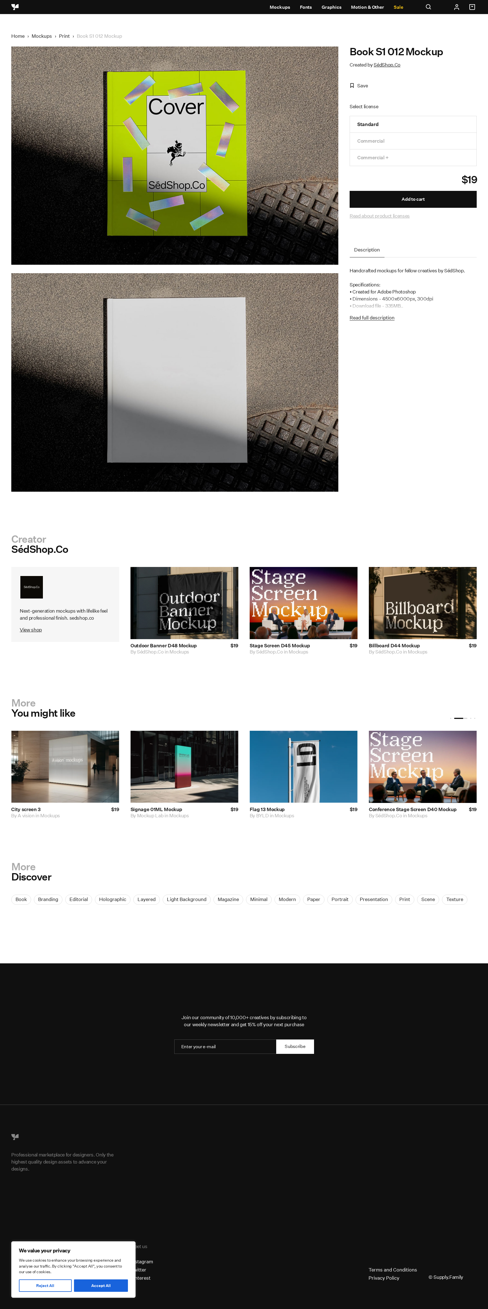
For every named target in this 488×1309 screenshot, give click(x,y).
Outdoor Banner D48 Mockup (163, 645)
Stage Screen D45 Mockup (280, 645)
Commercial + (373, 157)
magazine (228, 899)
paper (313, 899)
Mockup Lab (151, 815)
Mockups (280, 7)
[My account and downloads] (456, 7)
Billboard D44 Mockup (394, 645)
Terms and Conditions (393, 1270)
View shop (31, 630)
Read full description (372, 318)
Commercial (371, 141)
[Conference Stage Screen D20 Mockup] (66, 767)
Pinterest (140, 1278)
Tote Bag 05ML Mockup (158, 809)
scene (428, 899)
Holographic (112, 899)
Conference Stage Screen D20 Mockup (55, 809)
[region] (73, 1269)
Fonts (306, 7)
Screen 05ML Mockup (275, 809)
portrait (340, 899)
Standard (367, 124)
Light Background (186, 899)
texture (454, 899)
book (21, 899)
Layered (147, 899)
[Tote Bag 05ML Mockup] (185, 767)
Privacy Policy (384, 1278)
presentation (374, 899)
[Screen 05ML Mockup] (304, 767)
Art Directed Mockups (399, 815)
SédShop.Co (387, 65)
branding (48, 899)
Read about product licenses (380, 216)
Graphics (331, 7)
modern (287, 899)
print (404, 899)
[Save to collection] (226, 579)
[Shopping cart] (473, 7)
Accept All (101, 1285)
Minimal (258, 899)
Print (64, 36)
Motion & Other (367, 7)
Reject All (45, 1285)
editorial (78, 899)
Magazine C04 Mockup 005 (401, 809)
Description (367, 250)
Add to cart (413, 199)
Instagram (141, 1261)
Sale (398, 7)
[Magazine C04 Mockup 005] (424, 767)
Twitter (138, 1270)
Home (18, 36)
